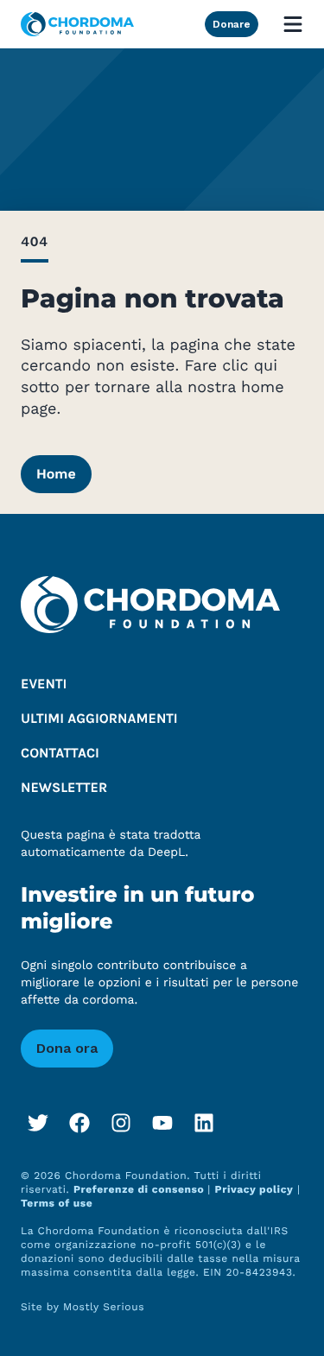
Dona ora (67, 1048)
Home (56, 474)
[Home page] (77, 24)
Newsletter (64, 788)
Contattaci (60, 753)
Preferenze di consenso (140, 1189)
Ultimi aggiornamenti (99, 719)
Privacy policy (254, 1189)
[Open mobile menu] (293, 24)
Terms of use (56, 1203)
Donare (232, 24)
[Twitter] (38, 1123)
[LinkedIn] (204, 1123)
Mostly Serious (103, 1307)
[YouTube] (162, 1123)
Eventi (44, 684)
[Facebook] (79, 1123)
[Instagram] (121, 1123)
